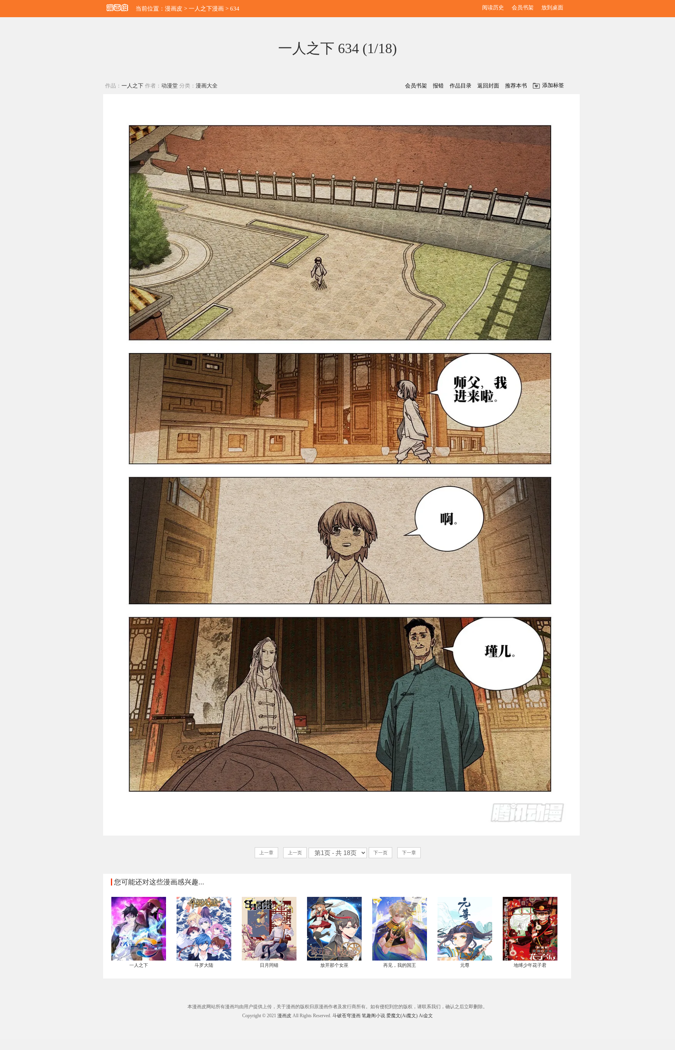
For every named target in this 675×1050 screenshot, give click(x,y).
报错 (438, 86)
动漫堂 (169, 86)
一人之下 (132, 86)
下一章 (409, 852)
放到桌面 (552, 8)
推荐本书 (516, 86)
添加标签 (553, 85)
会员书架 (523, 8)
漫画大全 (207, 86)
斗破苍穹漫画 (346, 1015)
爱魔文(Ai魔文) (402, 1015)
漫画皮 (173, 8)
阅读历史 (493, 8)
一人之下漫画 (206, 8)
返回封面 (488, 86)
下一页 (380, 852)
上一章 (266, 852)
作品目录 (460, 86)
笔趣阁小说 (373, 1015)
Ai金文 (426, 1015)
